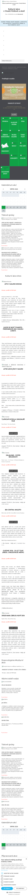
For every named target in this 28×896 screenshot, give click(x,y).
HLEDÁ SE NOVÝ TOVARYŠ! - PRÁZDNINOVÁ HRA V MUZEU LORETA (13, 329)
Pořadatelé (7, 50)
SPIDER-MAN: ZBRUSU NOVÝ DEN (13, 616)
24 (3, 207)
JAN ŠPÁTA (4, 702)
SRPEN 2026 (14, 189)
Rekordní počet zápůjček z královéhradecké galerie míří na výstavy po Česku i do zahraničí (11, 254)
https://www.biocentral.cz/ (10, 540)
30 (24, 207)
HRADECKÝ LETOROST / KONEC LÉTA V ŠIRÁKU (14, 669)
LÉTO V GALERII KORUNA (13, 284)
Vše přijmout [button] (7, 888)
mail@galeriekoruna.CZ (7, 315)
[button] (14, 892)
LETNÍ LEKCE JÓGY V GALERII (13, 369)
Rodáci (6, 35)
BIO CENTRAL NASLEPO (13, 510)
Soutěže (6, 45)
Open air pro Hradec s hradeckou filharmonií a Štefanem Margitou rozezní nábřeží (12, 224)
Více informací (4, 870)
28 (17, 207)
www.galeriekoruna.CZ (7, 317)
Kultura (6, 31)
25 (7, 207)
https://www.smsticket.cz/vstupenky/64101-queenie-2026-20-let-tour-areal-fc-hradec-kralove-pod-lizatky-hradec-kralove (13, 601)
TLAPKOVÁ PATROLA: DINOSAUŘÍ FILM (13, 420)
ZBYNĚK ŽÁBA (5, 720)
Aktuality (7, 40)
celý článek (4, 245)
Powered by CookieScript (14, 894)
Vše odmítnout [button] (20, 888)
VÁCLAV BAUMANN (6, 685)
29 (20, 207)
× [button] (26, 859)
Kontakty (7, 54)
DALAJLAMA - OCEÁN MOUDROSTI (13, 456)
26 (10, 207)
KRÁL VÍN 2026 (5, 805)
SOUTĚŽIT (14, 114)
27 (14, 207)
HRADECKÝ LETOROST (14, 103)
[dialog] (14, 876)
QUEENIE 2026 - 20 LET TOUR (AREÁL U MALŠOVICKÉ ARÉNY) (13, 551)
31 (3, 210)
